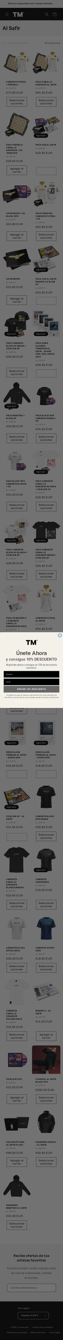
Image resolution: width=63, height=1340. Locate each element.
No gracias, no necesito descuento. (31, 701)
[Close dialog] (60, 635)
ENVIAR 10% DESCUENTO (31, 689)
